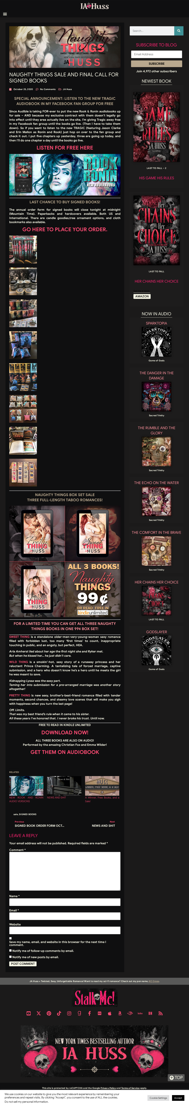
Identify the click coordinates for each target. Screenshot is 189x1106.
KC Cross (154, 981)
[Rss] (160, 1013)
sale (15, 814)
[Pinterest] (49, 1013)
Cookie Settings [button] (158, 1098)
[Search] (178, 30)
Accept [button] (178, 1098)
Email (14, 910)
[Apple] (109, 1013)
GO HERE (33, 229)
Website (15, 924)
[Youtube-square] (28, 1013)
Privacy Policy (108, 1088)
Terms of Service (130, 1088)
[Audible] (130, 1013)
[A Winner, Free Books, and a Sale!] (102, 786)
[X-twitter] (38, 1013)
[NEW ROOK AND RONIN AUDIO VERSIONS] (26, 786)
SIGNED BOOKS (27, 814)
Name (14, 896)
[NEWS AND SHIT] (64, 786)
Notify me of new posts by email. (35, 957)
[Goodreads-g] (79, 1013)
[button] (5, 14)
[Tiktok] (59, 1013)
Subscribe (156, 64)
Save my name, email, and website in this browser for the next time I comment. (57, 943)
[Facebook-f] (89, 1013)
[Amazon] (120, 1013)
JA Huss (67, 89)
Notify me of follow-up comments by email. (43, 951)
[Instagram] (69, 1013)
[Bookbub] (99, 1013)
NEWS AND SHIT (56, 797)
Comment (17, 850)
